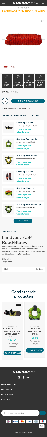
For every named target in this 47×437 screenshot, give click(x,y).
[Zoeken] (37, 3)
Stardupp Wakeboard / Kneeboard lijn (27, 155)
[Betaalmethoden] (8, 421)
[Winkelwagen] (43, 3)
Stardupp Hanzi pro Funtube (25, 188)
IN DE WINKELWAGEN (28, 101)
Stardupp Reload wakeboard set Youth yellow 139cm (26, 122)
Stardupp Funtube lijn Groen (26, 139)
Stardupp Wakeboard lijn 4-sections (28, 204)
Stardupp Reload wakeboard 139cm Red (27, 171)
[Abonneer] (42, 413)
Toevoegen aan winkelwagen (23, 131)
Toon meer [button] (23, 221)
